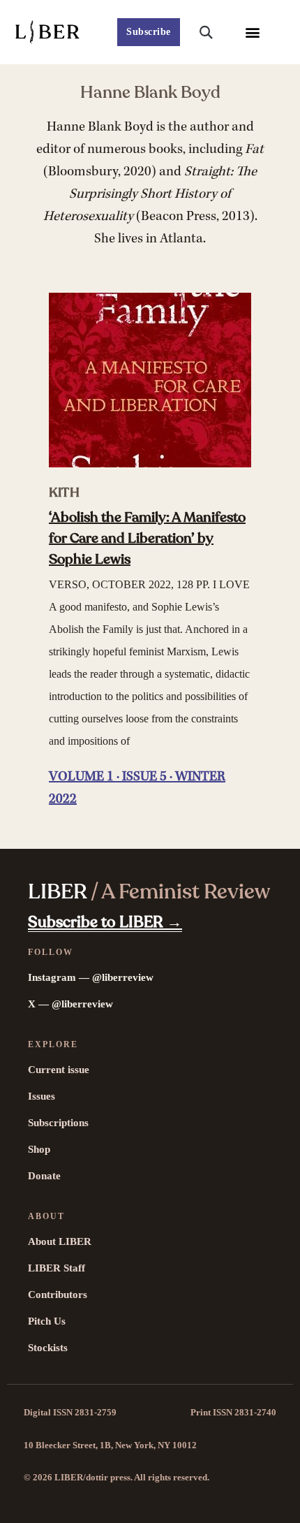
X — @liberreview (70, 1004)
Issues (41, 1096)
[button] (252, 32)
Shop (39, 1149)
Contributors (57, 1294)
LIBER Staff (56, 1268)
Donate (44, 1175)
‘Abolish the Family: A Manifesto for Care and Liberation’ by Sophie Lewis (147, 538)
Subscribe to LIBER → (105, 922)
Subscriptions (58, 1122)
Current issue (58, 1069)
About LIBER (59, 1241)
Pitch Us (47, 1321)
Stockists (48, 1347)
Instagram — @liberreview (90, 977)
